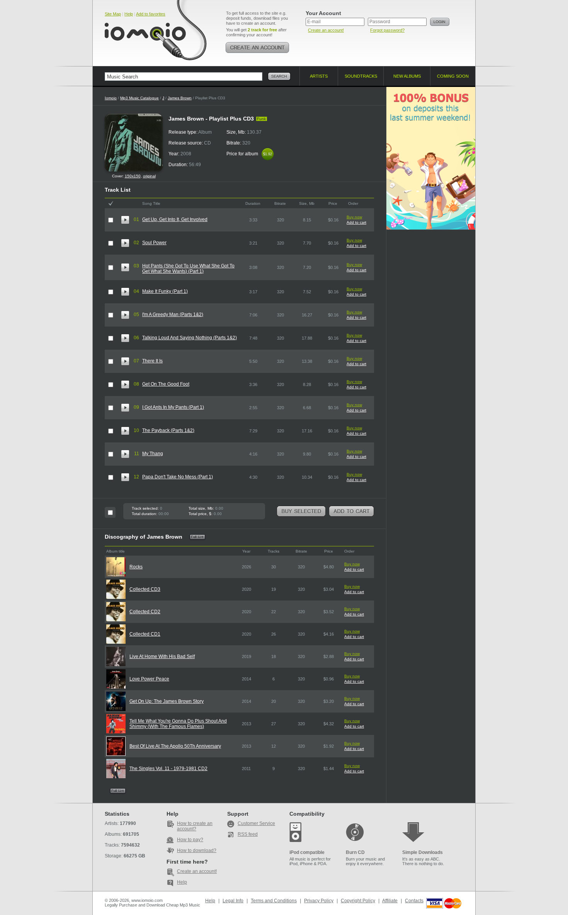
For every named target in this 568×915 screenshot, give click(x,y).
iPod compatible (307, 852)
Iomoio (111, 98)
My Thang (152, 453)
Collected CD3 (144, 589)
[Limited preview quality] (125, 220)
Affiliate (390, 900)
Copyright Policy (358, 900)
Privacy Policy (318, 900)
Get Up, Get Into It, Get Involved (174, 219)
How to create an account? (195, 826)
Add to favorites (150, 14)
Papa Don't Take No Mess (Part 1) (177, 477)
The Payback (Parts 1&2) (168, 430)
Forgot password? (387, 30)
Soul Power (154, 242)
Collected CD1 (144, 634)
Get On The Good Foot (165, 384)
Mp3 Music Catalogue (139, 98)
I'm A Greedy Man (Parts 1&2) (172, 314)
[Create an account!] (257, 47)
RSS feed (248, 834)
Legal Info (233, 900)
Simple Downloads (422, 852)
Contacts (414, 900)
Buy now (354, 217)
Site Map (113, 14)
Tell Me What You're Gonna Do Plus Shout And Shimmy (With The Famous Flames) (178, 723)
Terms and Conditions (274, 900)
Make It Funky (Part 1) (165, 291)
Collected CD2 (144, 611)
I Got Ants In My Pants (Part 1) (173, 407)
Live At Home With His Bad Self (162, 656)
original (149, 176)
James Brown (180, 98)
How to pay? (190, 839)
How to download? (196, 850)
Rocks (136, 567)
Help (128, 14)
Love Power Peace (149, 679)
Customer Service (256, 823)
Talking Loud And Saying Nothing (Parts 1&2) (189, 337)
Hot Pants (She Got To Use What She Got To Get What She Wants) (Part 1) (188, 268)
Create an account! (326, 30)
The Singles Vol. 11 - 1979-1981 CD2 (168, 768)
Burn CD (355, 852)
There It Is (152, 361)
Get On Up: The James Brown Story (166, 701)
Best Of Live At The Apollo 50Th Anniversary (175, 746)
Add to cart (356, 222)
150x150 (133, 176)
